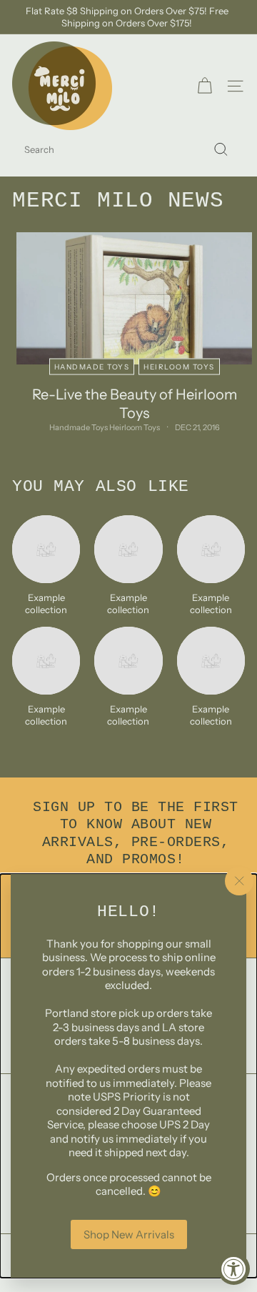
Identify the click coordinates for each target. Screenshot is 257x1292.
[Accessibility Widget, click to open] (234, 1269)
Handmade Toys (92, 367)
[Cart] (204, 86)
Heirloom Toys (179, 367)
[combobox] (128, 149)
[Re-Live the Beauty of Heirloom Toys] (134, 298)
